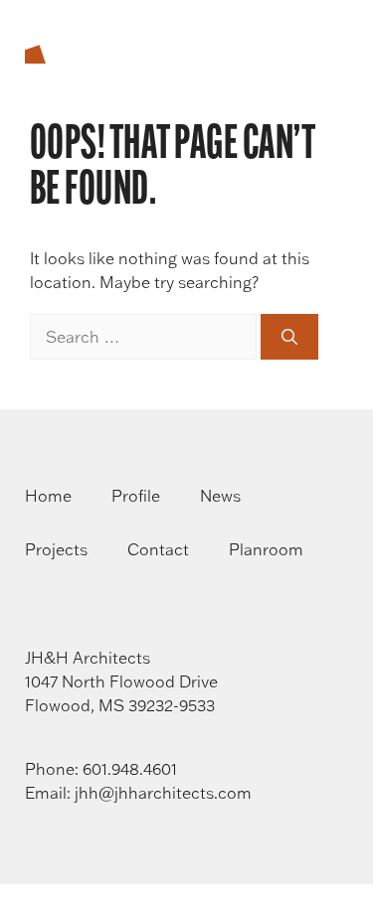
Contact (158, 549)
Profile (135, 496)
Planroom (266, 549)
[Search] (289, 337)
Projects (56, 549)
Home (48, 496)
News (220, 496)
